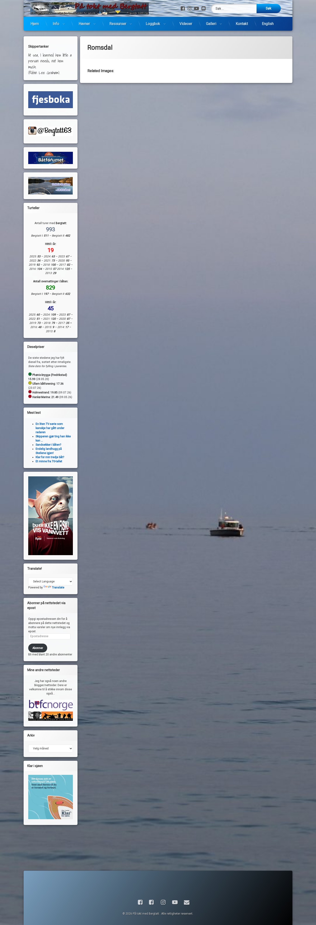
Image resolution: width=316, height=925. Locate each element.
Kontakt (242, 23)
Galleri (211, 23)
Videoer (186, 23)
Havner (84, 23)
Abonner (37, 648)
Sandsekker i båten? (48, 444)
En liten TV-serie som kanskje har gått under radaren (50, 428)
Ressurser (117, 23)
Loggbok (153, 23)
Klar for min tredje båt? (50, 457)
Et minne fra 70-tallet (49, 461)
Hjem (35, 23)
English (268, 23)
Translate (58, 587)
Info (56, 23)
